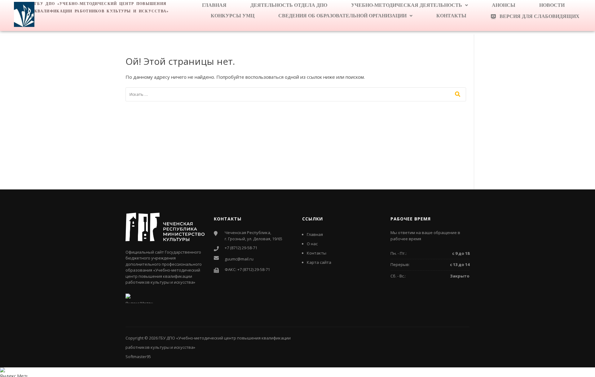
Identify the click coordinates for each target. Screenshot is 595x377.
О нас (312, 243)
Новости (552, 5)
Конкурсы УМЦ (232, 15)
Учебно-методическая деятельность (406, 5)
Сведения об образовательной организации (342, 15)
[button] (409, 5)
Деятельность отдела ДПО (288, 5)
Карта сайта (319, 262)
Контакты (451, 15)
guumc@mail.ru (239, 259)
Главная (214, 5)
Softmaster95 (138, 356)
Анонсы (503, 5)
